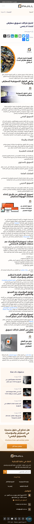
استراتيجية (16, 223)
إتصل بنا (10, 486)
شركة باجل (28, 355)
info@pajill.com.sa (21, 509)
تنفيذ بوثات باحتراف (7, 309)
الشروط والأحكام (10, 481)
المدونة (3, 12)
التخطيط (31, 321)
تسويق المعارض (13, 355)
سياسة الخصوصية (24, 481)
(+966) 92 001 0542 (7, 2)
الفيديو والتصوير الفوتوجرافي (10, 307)
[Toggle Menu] (3, 6)
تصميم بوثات (26, 236)
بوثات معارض (24, 270)
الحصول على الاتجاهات (20, 500)
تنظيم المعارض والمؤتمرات (8, 280)
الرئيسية (9, 12)
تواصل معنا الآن (17, 446)
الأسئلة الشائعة (24, 486)
